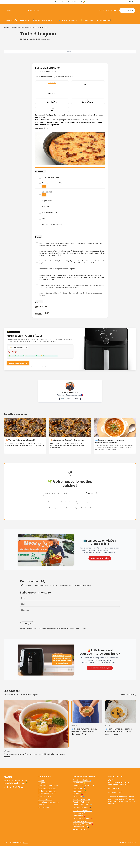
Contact (41, 805)
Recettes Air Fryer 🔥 (81, 802)
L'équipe (41, 783)
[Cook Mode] (46, 128)
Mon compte (111, 10)
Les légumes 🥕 (79, 791)
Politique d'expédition (47, 791)
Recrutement (43, 807)
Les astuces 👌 (79, 783)
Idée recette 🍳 (79, 813)
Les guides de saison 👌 (83, 821)
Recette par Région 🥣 (82, 780)
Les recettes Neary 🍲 (82, 807)
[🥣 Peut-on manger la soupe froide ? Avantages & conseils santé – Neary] (120, 711)
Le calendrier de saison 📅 (84, 785)
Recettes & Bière (80, 829)
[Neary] (8, 10)
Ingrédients (39, 171)
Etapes (38, 237)
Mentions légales (45, 799)
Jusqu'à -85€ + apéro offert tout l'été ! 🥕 (70, 2)
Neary (25, 842)
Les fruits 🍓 (78, 794)
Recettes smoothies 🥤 (82, 805)
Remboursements (45, 794)
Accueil (6, 27)
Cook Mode (39, 128)
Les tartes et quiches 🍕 (83, 818)
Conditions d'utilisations (48, 785)
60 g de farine (47, 201)
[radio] (36, 71)
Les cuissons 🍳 (79, 788)
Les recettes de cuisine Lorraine (23, 27)
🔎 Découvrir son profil (70, 399)
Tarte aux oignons (47, 68)
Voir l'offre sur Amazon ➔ (18, 363)
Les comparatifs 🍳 (81, 827)
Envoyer (27, 623)
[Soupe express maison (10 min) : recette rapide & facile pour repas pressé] (36, 724)
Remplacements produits (48, 802)
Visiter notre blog (128, 694)
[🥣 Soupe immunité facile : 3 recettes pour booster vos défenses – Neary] (86, 711)
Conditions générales (47, 788)
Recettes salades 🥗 (81, 799)
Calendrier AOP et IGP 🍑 (83, 824)
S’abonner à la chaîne (100, 558)
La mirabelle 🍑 (79, 816)
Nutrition (38, 302)
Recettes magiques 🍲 (82, 810)
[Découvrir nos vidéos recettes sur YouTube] (46, 550)
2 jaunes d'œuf (47, 191)
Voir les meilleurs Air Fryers (100, 668)
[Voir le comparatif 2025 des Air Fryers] (46, 659)
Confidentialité (44, 796)
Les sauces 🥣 (79, 796)
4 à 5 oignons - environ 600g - (52, 183)
